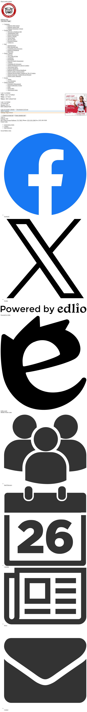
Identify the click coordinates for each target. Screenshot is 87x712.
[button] (7, 24)
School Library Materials (14, 76)
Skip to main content (6, 1)
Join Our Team (11, 39)
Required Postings (12, 41)
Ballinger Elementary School (15, 28)
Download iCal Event (22, 109)
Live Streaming (11, 81)
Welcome (9, 55)
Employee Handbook (13, 50)
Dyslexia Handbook (12, 68)
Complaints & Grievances (14, 64)
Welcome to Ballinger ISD (14, 32)
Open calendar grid (20, 115)
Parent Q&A (10, 88)
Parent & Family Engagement (15, 61)
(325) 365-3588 (31, 120)
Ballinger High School (13, 25)
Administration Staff (12, 33)
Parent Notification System (14, 85)
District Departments (13, 35)
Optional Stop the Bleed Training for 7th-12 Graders (21, 73)
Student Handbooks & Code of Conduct (18, 65)
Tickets (9, 79)
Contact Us (10, 42)
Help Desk (10, 52)
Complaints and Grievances (14, 48)
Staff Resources (11, 45)
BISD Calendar (5, 111)
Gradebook (10, 58)
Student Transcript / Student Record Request (19, 75)
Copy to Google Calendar (8, 109)
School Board (11, 38)
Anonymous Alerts (12, 67)
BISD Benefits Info (12, 47)
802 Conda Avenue (6, 120)
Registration (10, 59)
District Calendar (12, 36)
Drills (8, 87)
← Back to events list (7, 115)
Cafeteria (9, 62)
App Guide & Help (12, 56)
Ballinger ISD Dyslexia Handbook (16, 70)
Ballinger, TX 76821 (17, 120)
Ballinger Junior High (13, 27)
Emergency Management (14, 84)
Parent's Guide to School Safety (15, 71)
